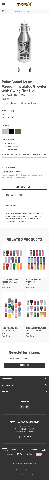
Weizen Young (28, 474)
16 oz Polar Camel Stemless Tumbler (10, 329)
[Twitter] (16, 195)
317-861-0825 (25, 437)
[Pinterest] (20, 195)
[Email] (7, 195)
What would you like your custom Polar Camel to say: (24, 155)
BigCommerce (28, 470)
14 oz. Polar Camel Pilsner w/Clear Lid (10, 280)
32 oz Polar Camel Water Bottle (34, 280)
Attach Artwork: (9, 168)
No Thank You (10, 143)
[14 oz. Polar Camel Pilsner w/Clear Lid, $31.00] (12, 259)
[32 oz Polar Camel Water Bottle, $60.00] (36, 259)
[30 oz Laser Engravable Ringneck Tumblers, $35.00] (36, 308)
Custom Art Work (11, 149)
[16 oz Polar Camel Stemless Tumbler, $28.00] (12, 308)
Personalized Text (11, 146)
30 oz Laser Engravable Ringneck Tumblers (36, 329)
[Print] (12, 195)
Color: (4, 126)
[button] (29, 103)
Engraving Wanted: (9, 139)
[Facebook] (3, 195)
